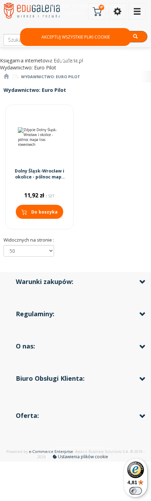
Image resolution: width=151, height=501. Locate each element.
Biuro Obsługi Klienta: (50, 378)
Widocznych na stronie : (29, 240)
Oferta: (27, 415)
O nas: (25, 346)
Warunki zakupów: (44, 281)
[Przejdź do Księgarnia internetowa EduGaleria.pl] (6, 77)
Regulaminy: (35, 314)
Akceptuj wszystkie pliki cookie (75, 37)
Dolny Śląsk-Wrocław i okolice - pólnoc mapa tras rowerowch (39, 177)
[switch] (135, 491)
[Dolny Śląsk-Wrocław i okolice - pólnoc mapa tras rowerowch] (39, 137)
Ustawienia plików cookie (82, 457)
